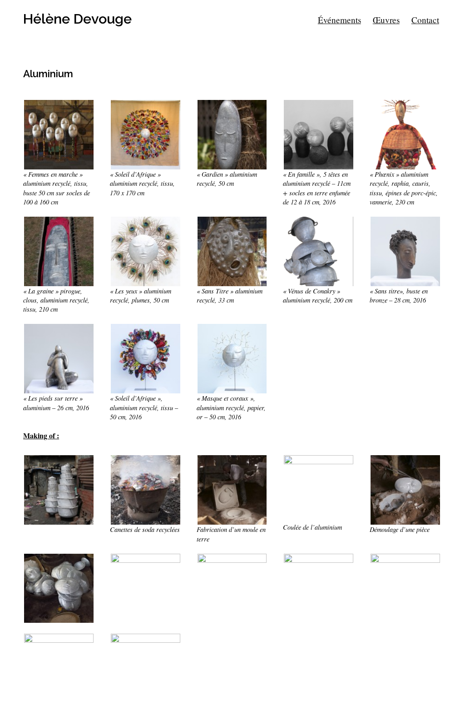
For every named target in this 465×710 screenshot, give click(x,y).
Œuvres (386, 19)
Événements (339, 19)
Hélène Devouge (77, 18)
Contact (425, 19)
